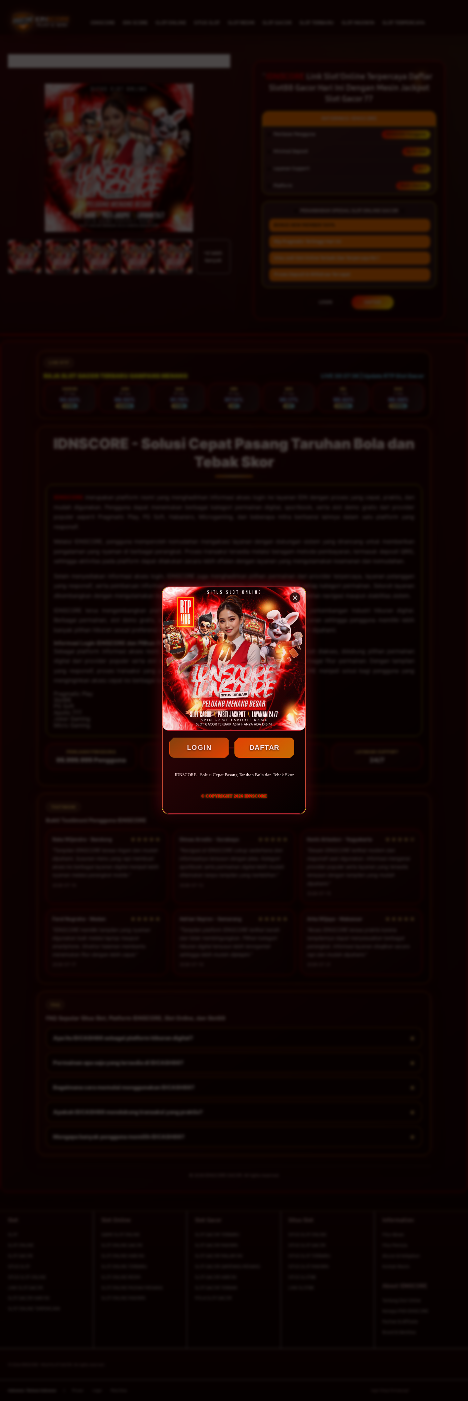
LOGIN (199, 747)
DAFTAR (264, 747)
